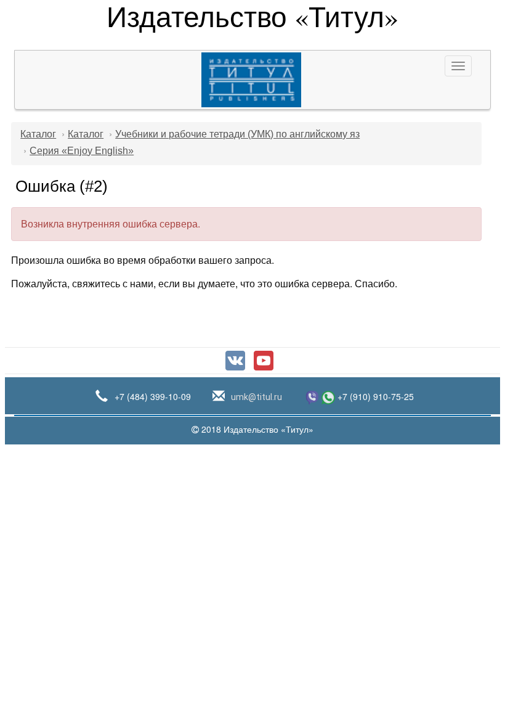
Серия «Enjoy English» (82, 150)
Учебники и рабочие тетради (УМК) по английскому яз (237, 134)
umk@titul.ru (255, 397)
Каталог (38, 134)
